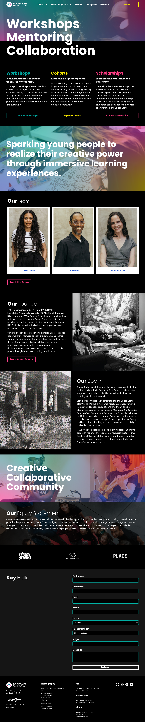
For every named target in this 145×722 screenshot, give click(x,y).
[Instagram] (117, 684)
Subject (76, 639)
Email (75, 597)
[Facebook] (127, 684)
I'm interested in (80, 629)
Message (77, 650)
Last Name (78, 587)
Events (78, 4)
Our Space (91, 4)
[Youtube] (122, 684)
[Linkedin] (131, 684)
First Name (78, 576)
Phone (75, 608)
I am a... (76, 618)
